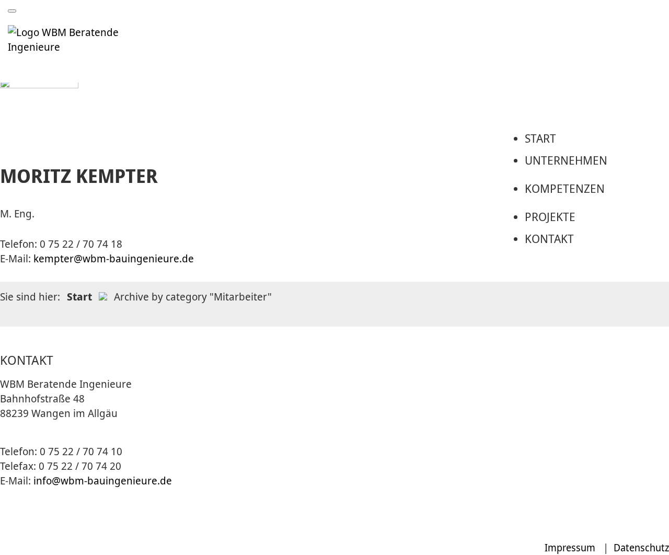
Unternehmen (566, 160)
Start (540, 138)
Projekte (550, 216)
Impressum (570, 547)
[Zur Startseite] (82, 47)
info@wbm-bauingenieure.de (102, 480)
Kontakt (549, 238)
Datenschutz (641, 547)
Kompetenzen (565, 188)
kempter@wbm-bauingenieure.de (113, 258)
